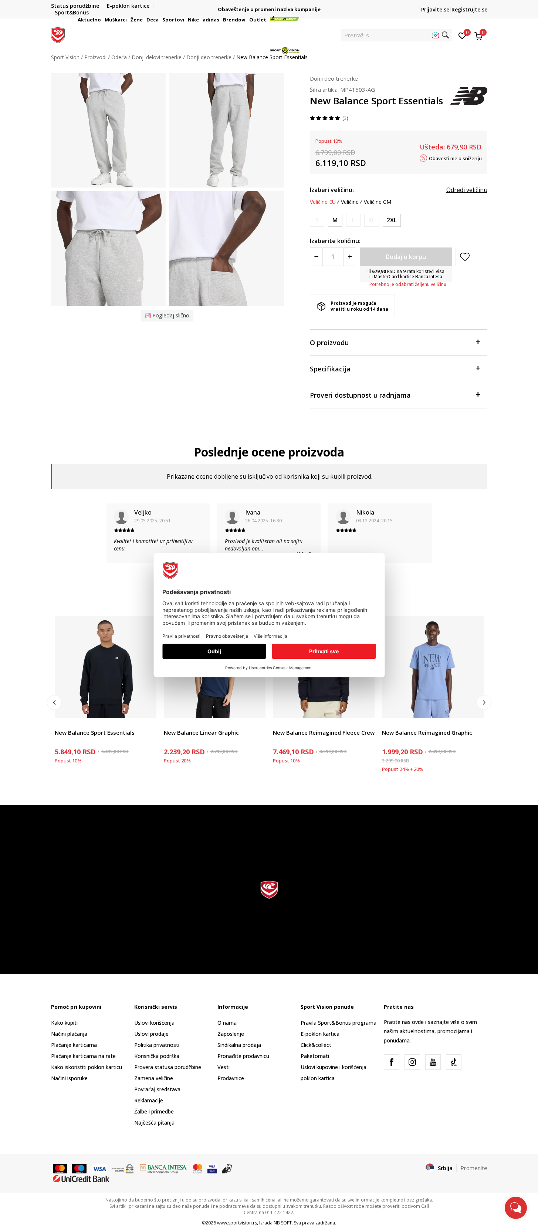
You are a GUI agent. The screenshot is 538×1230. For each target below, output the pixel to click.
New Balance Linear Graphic (201, 732)
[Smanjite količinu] (316, 256)
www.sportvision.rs (237, 1223)
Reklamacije (148, 1100)
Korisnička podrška (156, 1055)
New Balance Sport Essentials (95, 732)
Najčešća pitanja (154, 1122)
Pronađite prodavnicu (243, 1055)
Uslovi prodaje (151, 1033)
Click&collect (316, 1044)
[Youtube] (433, 1062)
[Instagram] (412, 1062)
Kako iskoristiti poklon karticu (86, 1067)
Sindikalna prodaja (239, 1044)
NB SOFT (283, 1223)
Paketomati (315, 1055)
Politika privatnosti (156, 1044)
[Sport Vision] (58, 34)
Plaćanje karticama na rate (83, 1055)
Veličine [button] (350, 202)
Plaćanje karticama (74, 1044)
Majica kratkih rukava (189, 724)
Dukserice (66, 724)
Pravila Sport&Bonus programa (338, 1022)
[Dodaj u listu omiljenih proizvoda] (146, 707)
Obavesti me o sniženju (455, 158)
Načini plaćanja (69, 1033)
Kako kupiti (64, 1022)
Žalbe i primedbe (154, 1111)
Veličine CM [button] (377, 202)
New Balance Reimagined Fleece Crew (324, 732)
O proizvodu (329, 342)
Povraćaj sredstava (157, 1089)
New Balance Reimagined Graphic (427, 732)
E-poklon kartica (320, 1033)
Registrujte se (469, 9)
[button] (102, 19)
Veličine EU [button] (323, 202)
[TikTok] (453, 1062)
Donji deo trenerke (334, 78)
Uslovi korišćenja (154, 1022)
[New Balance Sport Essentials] (105, 667)
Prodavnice (230, 1078)
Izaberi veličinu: (332, 189)
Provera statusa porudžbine (167, 1067)
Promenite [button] (473, 1168)
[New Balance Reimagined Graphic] (433, 667)
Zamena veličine (153, 1078)
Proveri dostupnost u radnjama (360, 395)
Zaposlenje (230, 1033)
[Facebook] (391, 1062)
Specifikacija (330, 368)
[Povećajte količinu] (349, 256)
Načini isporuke (69, 1078)
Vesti (223, 1067)
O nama (227, 1022)
